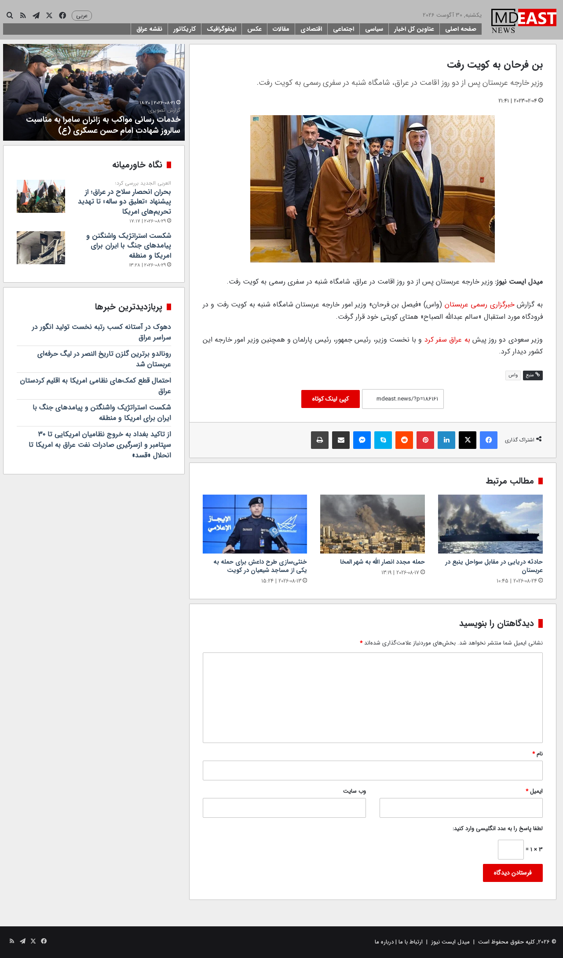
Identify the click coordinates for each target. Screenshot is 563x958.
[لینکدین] (446, 440)
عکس (254, 29)
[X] (467, 440)
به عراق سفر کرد (447, 339)
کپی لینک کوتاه (330, 399)
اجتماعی (343, 29)
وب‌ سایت (354, 791)
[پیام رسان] (362, 440)
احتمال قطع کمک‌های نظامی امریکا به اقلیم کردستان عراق (95, 386)
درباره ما (384, 942)
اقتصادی (311, 29)
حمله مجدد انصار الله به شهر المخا (382, 562)
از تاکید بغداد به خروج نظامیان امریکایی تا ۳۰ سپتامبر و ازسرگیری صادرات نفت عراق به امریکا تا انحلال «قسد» (100, 445)
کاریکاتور (184, 29)
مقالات (281, 29)
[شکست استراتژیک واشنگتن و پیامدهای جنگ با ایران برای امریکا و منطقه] (41, 247)
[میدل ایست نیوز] (523, 22)
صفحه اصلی (460, 29)
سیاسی (374, 29)
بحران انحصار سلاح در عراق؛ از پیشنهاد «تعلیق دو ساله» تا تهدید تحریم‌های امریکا (124, 198)
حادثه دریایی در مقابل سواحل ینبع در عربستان (494, 566)
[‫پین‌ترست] (425, 440)
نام (537, 753)
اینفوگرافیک (221, 29)
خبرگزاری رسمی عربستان (480, 304)
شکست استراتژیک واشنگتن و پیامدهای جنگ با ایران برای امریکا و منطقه (128, 245)
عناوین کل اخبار (414, 29)
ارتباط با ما (410, 942)
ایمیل (534, 791)
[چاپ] (320, 440)
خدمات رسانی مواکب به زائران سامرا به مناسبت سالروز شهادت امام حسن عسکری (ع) (103, 122)
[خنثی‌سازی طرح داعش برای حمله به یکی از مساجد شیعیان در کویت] (255, 524)
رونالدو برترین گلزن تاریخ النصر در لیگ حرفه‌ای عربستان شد (104, 359)
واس (513, 375)
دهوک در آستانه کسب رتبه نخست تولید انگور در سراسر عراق (101, 332)
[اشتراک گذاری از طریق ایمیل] (341, 440)
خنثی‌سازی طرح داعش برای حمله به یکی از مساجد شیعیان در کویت (260, 566)
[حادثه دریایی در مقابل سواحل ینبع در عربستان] (490, 524)
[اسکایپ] (383, 440)
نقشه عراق (149, 29)
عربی (82, 15)
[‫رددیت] (404, 440)
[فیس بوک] (488, 440)
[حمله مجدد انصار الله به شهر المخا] (372, 524)
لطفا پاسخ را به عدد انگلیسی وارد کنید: (498, 828)
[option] (94, 92)
